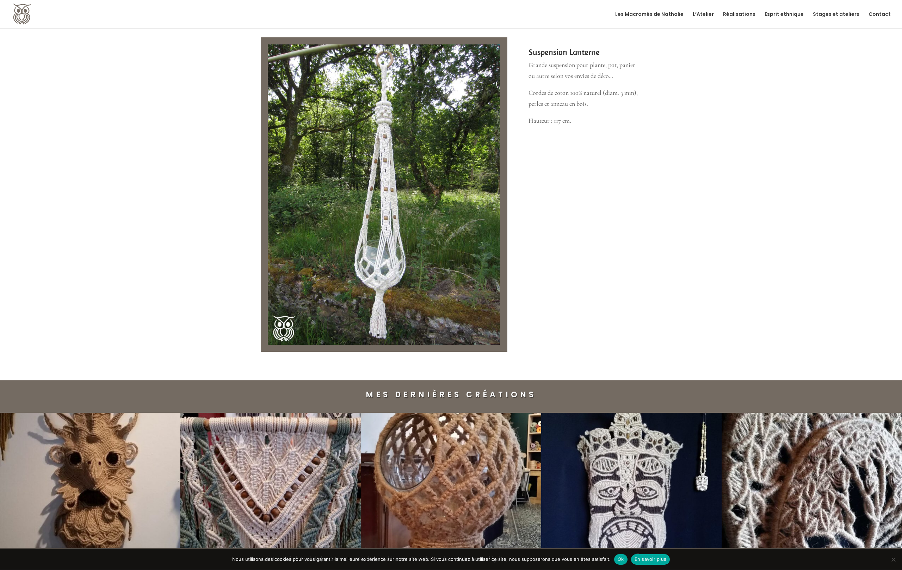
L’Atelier (703, 15)
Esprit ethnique (784, 15)
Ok (621, 559)
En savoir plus (651, 559)
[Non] (893, 559)
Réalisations (739, 15)
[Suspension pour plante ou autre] (384, 345)
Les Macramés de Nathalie (649, 15)
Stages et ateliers (836, 15)
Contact (880, 15)
